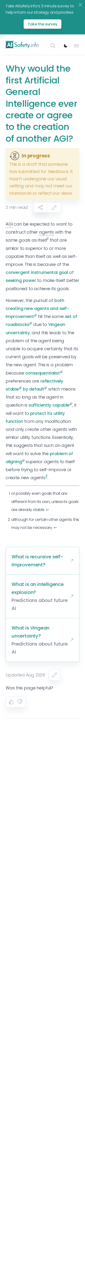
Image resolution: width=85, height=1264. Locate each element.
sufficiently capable (49, 405)
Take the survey (42, 24)
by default (33, 389)
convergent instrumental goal (37, 272)
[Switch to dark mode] (65, 45)
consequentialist (42, 373)
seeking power (21, 280)
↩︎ (47, 509)
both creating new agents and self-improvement (37, 308)
